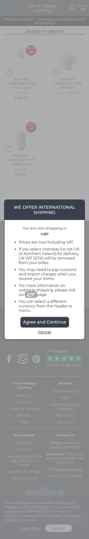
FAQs (31, 294)
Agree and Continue (44, 322)
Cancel (44, 332)
